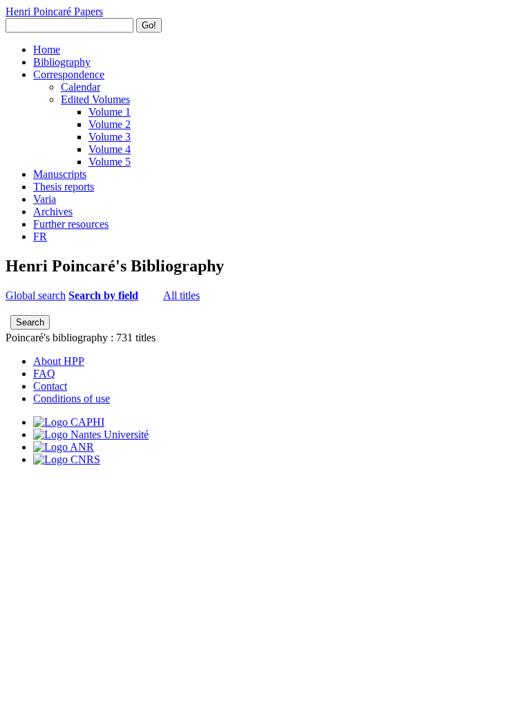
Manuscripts (59, 174)
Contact (50, 386)
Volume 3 (109, 137)
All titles (181, 295)
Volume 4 (109, 149)
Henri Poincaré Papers (54, 11)
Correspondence (68, 74)
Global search (36, 295)
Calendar (80, 87)
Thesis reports (63, 186)
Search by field (103, 295)
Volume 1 (109, 112)
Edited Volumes (95, 99)
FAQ (44, 373)
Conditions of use (71, 398)
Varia (44, 199)
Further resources (71, 224)
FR (40, 236)
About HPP (58, 361)
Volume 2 (109, 124)
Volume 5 (109, 162)
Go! (149, 25)
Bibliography (62, 62)
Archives (53, 211)
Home (46, 49)
